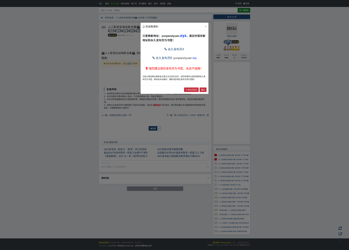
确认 (203, 89)
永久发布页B (163, 58)
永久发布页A (175, 49)
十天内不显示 (191, 89)
